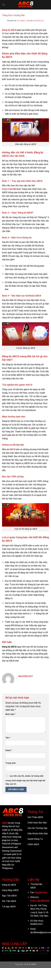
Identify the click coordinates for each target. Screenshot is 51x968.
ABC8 (12, 449)
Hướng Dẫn (19, 15)
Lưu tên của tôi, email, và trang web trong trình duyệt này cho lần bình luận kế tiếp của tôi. (25, 780)
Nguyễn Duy (38, 21)
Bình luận (10, 714)
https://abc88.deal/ (11, 189)
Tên (8, 738)
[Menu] (3, 4)
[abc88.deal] (25, 5)
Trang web (10, 763)
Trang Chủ (7, 15)
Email (8, 750)
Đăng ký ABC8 (9, 30)
